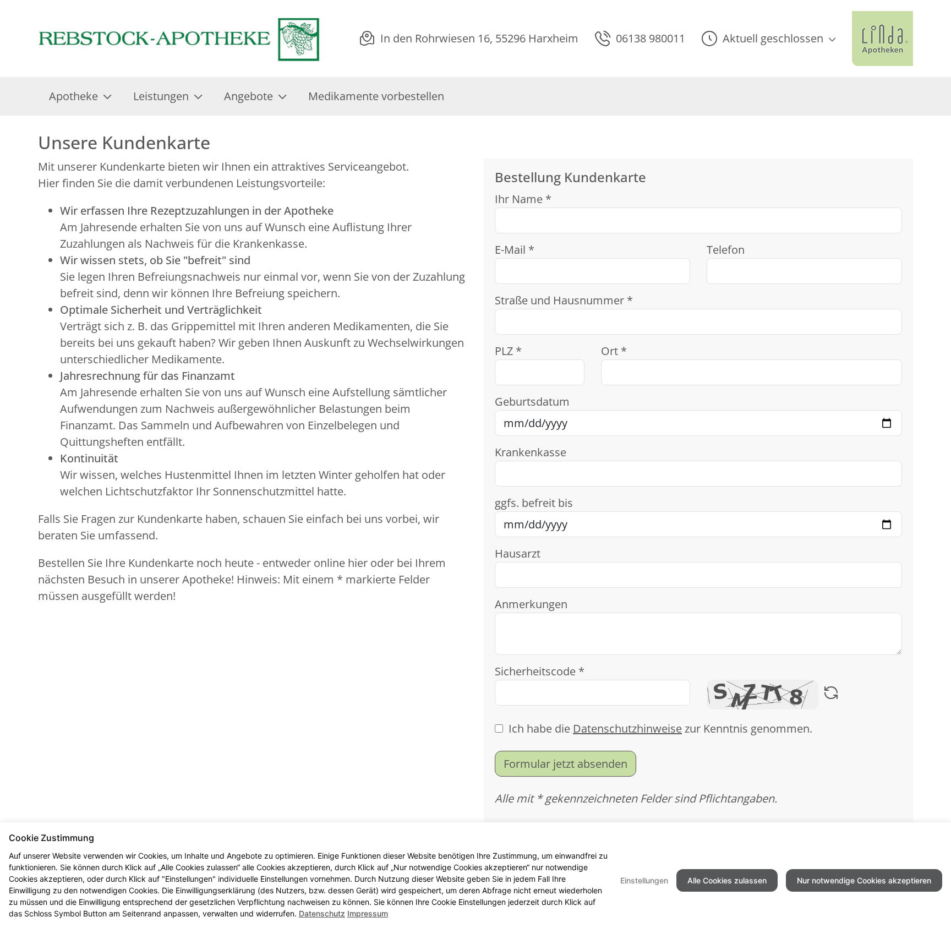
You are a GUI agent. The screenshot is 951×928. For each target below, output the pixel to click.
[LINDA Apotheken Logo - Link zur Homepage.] (882, 38)
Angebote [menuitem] (248, 96)
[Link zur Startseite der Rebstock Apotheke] (181, 38)
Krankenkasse (530, 452)
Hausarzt (517, 553)
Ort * (614, 350)
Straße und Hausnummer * (564, 300)
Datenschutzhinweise (627, 728)
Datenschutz (322, 913)
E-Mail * (514, 249)
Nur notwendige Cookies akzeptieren (864, 880)
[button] (768, 38)
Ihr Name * (523, 199)
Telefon (726, 249)
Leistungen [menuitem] (161, 96)
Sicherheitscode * (539, 671)
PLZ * (508, 350)
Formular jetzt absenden (565, 763)
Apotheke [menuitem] (73, 96)
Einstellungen (644, 880)
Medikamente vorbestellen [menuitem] (376, 96)
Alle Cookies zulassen (727, 880)
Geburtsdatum (532, 401)
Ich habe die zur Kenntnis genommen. (660, 728)
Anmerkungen (531, 604)
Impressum (367, 913)
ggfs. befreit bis (534, 502)
